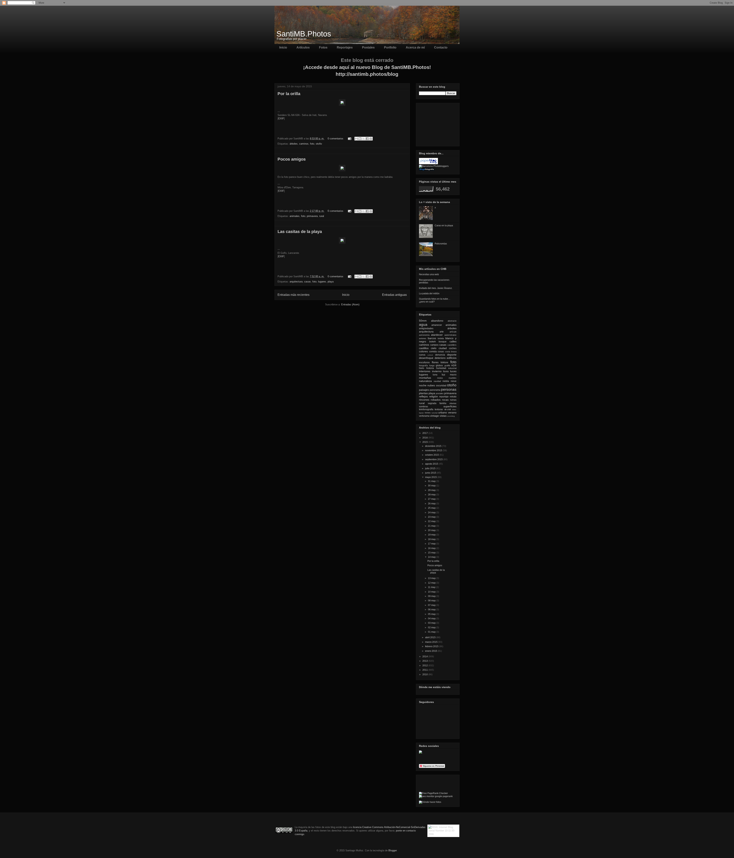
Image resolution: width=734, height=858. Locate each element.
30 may (432, 485)
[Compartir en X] (363, 139)
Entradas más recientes (293, 294)
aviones (422, 338)
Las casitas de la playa (300, 231)
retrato (453, 396)
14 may (432, 557)
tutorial (435, 413)
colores (423, 351)
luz (443, 374)
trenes (428, 413)
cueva (422, 354)
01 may (432, 632)
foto (312, 143)
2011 (425, 670)
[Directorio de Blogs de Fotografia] (426, 170)
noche (422, 385)
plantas (423, 393)
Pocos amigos (292, 159)
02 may (432, 627)
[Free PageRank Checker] (433, 793)
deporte (451, 354)
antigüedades (426, 328)
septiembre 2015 (434, 459)
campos (434, 345)
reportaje (444, 396)
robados (436, 399)
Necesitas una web (429, 274)
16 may (432, 548)
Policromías (441, 243)
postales (440, 393)
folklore (444, 362)
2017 (425, 433)
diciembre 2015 (433, 446)
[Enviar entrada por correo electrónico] (349, 138)
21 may (432, 526)
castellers (451, 345)
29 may (432, 490)
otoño (319, 143)
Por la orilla (289, 93)
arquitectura (296, 281)
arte (442, 331)
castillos (424, 348)
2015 (425, 442)
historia (430, 368)
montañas (425, 377)
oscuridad (441, 385)
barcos (432, 338)
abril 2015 (430, 637)
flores (435, 362)
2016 (425, 437)
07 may (432, 605)
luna (435, 374)
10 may (432, 591)
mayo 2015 (431, 477)
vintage (434, 415)
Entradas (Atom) (350, 304)
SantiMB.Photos (303, 34)
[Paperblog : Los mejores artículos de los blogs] (428, 163)
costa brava (451, 351)
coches (452, 348)
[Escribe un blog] (360, 139)
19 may (432, 534)
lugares (322, 281)
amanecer (436, 325)
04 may (432, 618)
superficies (449, 406)
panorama (435, 390)
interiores (424, 371)
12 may (432, 582)
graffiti (447, 365)
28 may (432, 494)
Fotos (323, 47)
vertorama (424, 416)
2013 (425, 661)
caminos (304, 143)
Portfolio (390, 47)
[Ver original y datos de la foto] (342, 105)
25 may (432, 508)
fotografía (423, 365)
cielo (433, 348)
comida (433, 351)
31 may (432, 481)
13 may (432, 578)
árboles (294, 143)
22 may (432, 521)
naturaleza (425, 381)
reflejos (423, 396)
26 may (432, 503)
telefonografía (426, 409)
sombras (423, 406)
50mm (423, 320)
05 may (432, 614)
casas (307, 281)
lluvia (446, 371)
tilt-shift (447, 409)
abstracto (452, 321)
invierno (437, 371)
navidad (437, 381)
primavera (312, 216)
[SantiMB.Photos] (420, 752)
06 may (432, 609)
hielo (421, 368)
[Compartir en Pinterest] (371, 139)
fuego (431, 365)
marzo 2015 (431, 642)
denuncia (440, 354)
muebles (452, 378)
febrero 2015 (432, 646)
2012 (425, 665)
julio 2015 (430, 468)
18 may (432, 539)
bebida (441, 338)
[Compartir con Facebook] (367, 139)
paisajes (424, 389)
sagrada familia (437, 403)
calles (453, 341)
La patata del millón (429, 293)
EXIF (281, 118)
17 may (432, 543)
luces (453, 371)
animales (295, 216)
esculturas (424, 362)
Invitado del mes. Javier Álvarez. (435, 288)
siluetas (452, 403)
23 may (432, 517)
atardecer (437, 334)
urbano (442, 412)
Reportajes (345, 47)
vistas (443, 415)
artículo (453, 332)
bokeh (432, 341)
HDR (453, 365)
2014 (425, 656)
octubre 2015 (432, 455)
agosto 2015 (432, 464)
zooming (451, 416)
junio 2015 (431, 472)
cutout (430, 355)
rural (321, 216)
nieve (453, 381)
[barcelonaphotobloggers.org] (434, 166)
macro (453, 374)
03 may (432, 623)
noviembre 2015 (434, 450)
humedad (441, 368)
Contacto (440, 47)
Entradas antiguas (394, 294)
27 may (432, 499)
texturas (439, 409)
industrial (452, 368)
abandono (437, 320)
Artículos (303, 47)
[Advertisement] (438, 123)
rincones (424, 399)
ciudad (443, 348)
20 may (432, 530)
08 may (432, 600)
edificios (451, 357)
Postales (368, 47)
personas (448, 389)
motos (440, 378)
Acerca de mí (415, 47)
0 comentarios (335, 138)
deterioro (440, 357)
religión (433, 396)
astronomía (424, 335)
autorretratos (450, 335)
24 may (432, 512)
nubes (431, 385)
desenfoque (426, 357)
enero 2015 (431, 651)
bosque (443, 341)
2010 (425, 674)
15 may (432, 552)
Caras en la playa (444, 225)
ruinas (453, 400)
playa (331, 281)
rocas (445, 399)
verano (452, 412)
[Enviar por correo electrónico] (356, 139)
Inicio (283, 47)
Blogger (392, 850)
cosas (441, 351)
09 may (432, 596)
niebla (446, 381)
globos (439, 365)
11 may (432, 587)
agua (423, 325)
